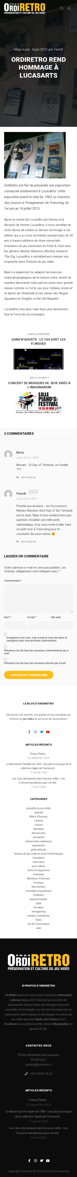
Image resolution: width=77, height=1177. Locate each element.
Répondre (28, 477)
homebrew (39, 857)
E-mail (32, 617)
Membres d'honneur (38, 878)
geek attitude (38, 849)
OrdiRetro (38, 895)
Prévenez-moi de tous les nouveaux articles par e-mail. (35, 663)
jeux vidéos (38, 866)
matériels (38, 874)
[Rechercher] (62, 8)
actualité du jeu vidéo (38, 808)
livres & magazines (38, 870)
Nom (7, 617)
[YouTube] (48, 732)
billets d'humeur (38, 816)
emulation (38, 837)
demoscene (38, 833)
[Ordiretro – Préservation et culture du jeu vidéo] (24, 8)
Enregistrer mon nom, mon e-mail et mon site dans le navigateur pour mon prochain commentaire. (37, 639)
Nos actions (38, 886)
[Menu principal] (69, 8)
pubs (38, 903)
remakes (38, 907)
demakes (38, 829)
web (38, 928)
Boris (20, 452)
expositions (38, 845)
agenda (38, 812)
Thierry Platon (37, 753)
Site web (55, 617)
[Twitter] (41, 732)
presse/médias (38, 899)
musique (38, 882)
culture (38, 824)
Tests (38, 919)
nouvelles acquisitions (39, 891)
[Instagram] (35, 732)
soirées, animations (38, 915)
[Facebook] (29, 732)
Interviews (38, 862)
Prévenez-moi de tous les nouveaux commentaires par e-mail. (36, 652)
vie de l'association (39, 924)
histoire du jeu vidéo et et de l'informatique (38, 853)
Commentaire (12, 580)
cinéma (38, 820)
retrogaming (39, 911)
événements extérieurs (38, 841)
